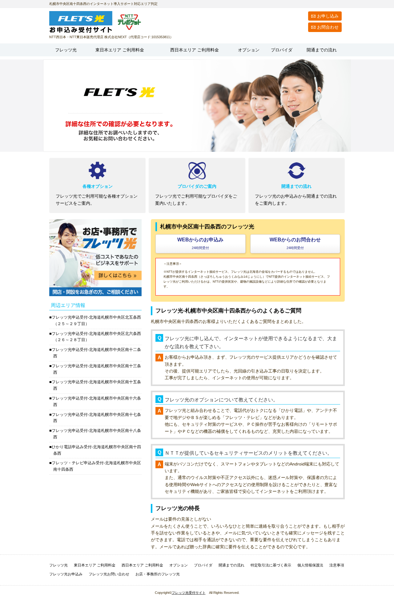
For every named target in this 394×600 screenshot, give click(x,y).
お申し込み (328, 16)
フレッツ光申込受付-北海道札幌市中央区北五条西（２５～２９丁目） (96, 320)
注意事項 (336, 565)
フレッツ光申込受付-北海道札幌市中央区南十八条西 (96, 433)
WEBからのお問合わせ (295, 243)
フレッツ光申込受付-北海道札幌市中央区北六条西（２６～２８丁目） (96, 336)
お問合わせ (328, 27)
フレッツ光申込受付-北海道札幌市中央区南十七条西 (96, 417)
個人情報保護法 (310, 565)
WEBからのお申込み (200, 243)
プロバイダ (281, 49)
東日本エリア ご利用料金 (94, 565)
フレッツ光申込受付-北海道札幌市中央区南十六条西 (96, 401)
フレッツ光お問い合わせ (109, 574)
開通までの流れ (322, 49)
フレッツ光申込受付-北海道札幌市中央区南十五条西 (96, 385)
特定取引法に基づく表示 (271, 565)
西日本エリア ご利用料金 (142, 565)
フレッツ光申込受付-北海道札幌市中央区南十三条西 (96, 369)
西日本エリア (194, 49)
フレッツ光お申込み (65, 574)
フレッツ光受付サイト (189, 592)
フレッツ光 (66, 49)
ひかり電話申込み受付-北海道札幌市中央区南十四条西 (96, 450)
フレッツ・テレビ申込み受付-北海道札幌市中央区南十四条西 (96, 466)
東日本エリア (119, 49)
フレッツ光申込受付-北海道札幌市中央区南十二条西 (96, 352)
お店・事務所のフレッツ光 (157, 574)
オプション (248, 49)
